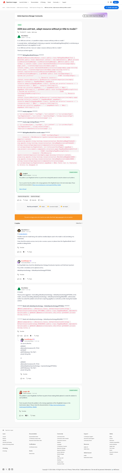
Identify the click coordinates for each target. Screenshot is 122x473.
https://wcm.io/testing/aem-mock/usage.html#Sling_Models (47, 185)
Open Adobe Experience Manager (94, 16)
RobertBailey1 (24, 35)
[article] (48, 241)
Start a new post (59, 217)
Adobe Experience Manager (22, 7)
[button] (111, 7)
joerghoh (25, 173)
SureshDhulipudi (25, 261)
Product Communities (11, 7)
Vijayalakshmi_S (25, 229)
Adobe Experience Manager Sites (36, 7)
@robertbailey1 (23, 234)
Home (3, 7)
